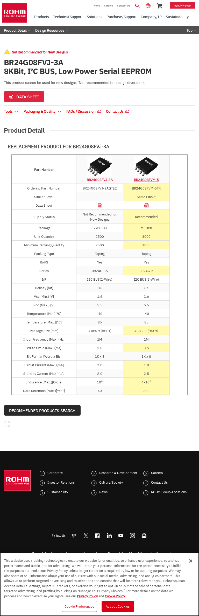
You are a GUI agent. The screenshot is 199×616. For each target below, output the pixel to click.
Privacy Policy (87, 595)
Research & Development (118, 472)
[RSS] (74, 535)
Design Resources (49, 30)
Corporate (55, 472)
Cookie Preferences (79, 606)
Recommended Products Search (42, 410)
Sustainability (57, 491)
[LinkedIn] (109, 535)
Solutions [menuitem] (94, 16)
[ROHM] (14, 13)
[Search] (137, 5)
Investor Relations (61, 482)
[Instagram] (132, 535)
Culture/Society (111, 482)
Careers (108, 5)
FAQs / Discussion (81, 111)
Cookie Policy (115, 595)
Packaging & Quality (40, 111)
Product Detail (15, 30)
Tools (8, 111)
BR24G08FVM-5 (146, 179)
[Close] (190, 561)
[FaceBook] (97, 535)
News (97, 5)
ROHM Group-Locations (169, 491)
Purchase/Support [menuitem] (121, 16)
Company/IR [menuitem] (151, 16)
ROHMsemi (85, 535)
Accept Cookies (118, 606)
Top (190, 30)
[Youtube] (121, 535)
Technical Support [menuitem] (68, 16)
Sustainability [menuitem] (177, 16)
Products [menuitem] (41, 16)
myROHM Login (182, 5)
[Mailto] (144, 535)
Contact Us (123, 5)
